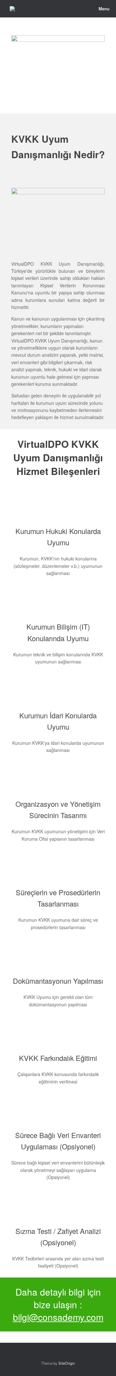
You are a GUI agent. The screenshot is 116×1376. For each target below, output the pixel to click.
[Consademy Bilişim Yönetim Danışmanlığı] (12, 8)
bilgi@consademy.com (58, 1316)
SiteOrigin (66, 1363)
